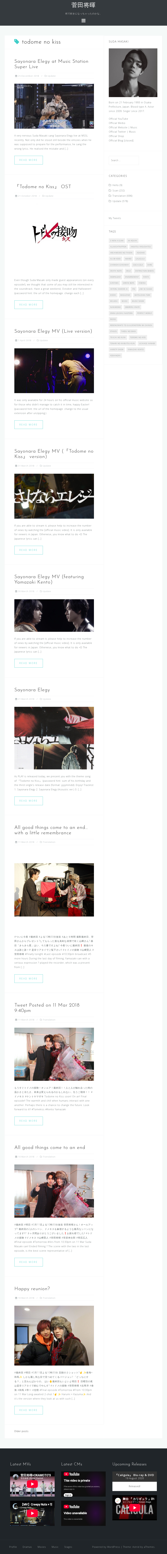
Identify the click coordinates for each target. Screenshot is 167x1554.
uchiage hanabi (147, 343)
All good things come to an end (49, 1147)
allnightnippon (118, 247)
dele (128, 271)
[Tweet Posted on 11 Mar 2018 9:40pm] (54, 1053)
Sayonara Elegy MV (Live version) (53, 331)
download (115, 277)
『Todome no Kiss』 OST (42, 186)
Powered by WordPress (106, 1546)
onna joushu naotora (121, 313)
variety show (116, 349)
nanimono (115, 307)
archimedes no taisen (121, 253)
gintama (114, 283)
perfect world (144, 313)
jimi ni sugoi (145, 289)
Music (133, 127)
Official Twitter (117, 131)
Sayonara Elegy (32, 690)
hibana (142, 283)
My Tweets (115, 218)
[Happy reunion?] (54, 1335)
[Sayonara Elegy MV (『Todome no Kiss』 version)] (54, 495)
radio (113, 319)
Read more (28, 159)
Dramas (27, 1546)
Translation (49, 842)
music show (138, 301)
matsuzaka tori (142, 295)
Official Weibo (117, 123)
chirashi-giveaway (119, 265)
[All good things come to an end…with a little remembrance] (54, 889)
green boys (128, 283)
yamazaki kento (136, 349)
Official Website (118, 127)
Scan (115, 190)
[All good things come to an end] (54, 1190)
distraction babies (144, 271)
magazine (125, 295)
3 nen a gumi (117, 240)
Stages (68, 1546)
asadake (141, 253)
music (125, 301)
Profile (13, 1546)
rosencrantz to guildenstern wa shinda (131, 325)
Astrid (135, 1546)
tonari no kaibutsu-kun (122, 343)
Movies (42, 1546)
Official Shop (116, 136)
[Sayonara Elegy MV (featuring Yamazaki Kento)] (54, 615)
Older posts (21, 1431)
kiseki (113, 295)
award (128, 259)
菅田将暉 (83, 5)
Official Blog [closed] (121, 140)
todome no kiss (138, 337)
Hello (116, 185)
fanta (146, 277)
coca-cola (138, 265)
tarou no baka (128, 331)
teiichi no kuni (118, 337)
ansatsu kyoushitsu (141, 247)
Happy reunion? (32, 1288)
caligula (140, 259)
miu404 (113, 301)
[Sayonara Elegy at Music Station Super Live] (54, 105)
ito (133, 289)
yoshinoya (115, 355)
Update (52, 75)
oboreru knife (132, 307)
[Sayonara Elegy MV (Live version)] (54, 370)
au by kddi (115, 259)
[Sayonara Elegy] (54, 737)
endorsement (132, 277)
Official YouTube (118, 118)
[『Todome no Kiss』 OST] (54, 238)
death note (116, 271)
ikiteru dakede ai (119, 289)
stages (113, 331)
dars (149, 265)
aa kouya (132, 240)
